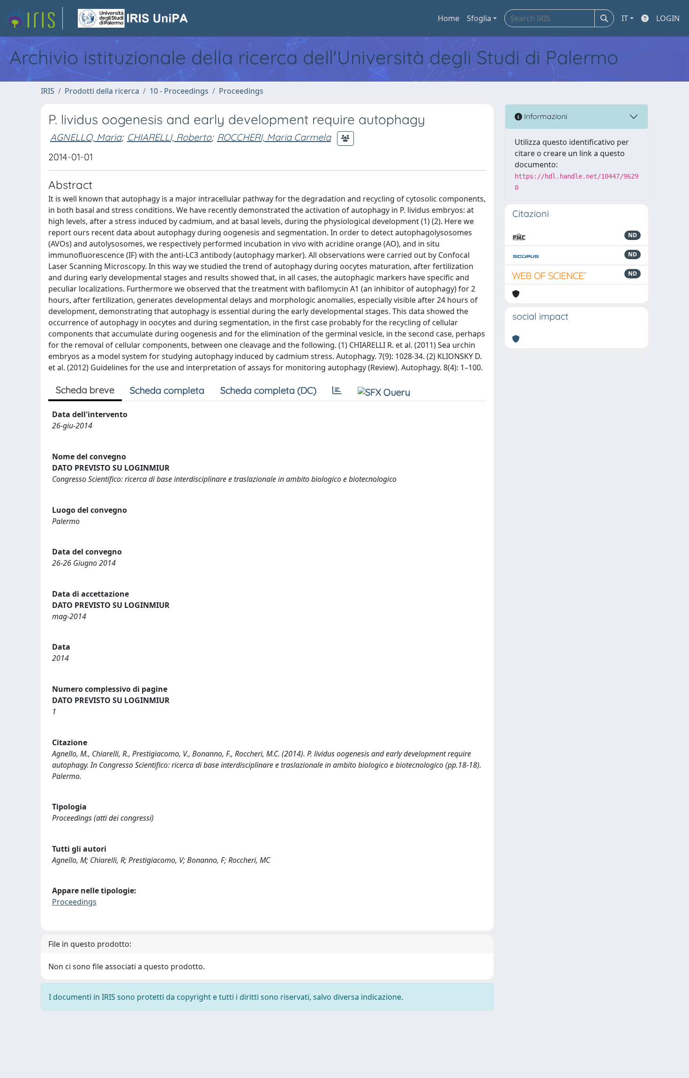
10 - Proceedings (179, 91)
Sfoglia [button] (479, 18)
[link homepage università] (133, 18)
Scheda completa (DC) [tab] (268, 390)
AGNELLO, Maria (85, 137)
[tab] (337, 390)
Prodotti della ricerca (102, 91)
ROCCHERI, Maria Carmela (274, 137)
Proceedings (241, 91)
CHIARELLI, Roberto (169, 137)
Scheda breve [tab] (85, 390)
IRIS (47, 91)
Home (448, 18)
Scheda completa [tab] (167, 390)
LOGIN (668, 18)
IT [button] (625, 18)
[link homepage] (34, 18)
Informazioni (544, 116)
